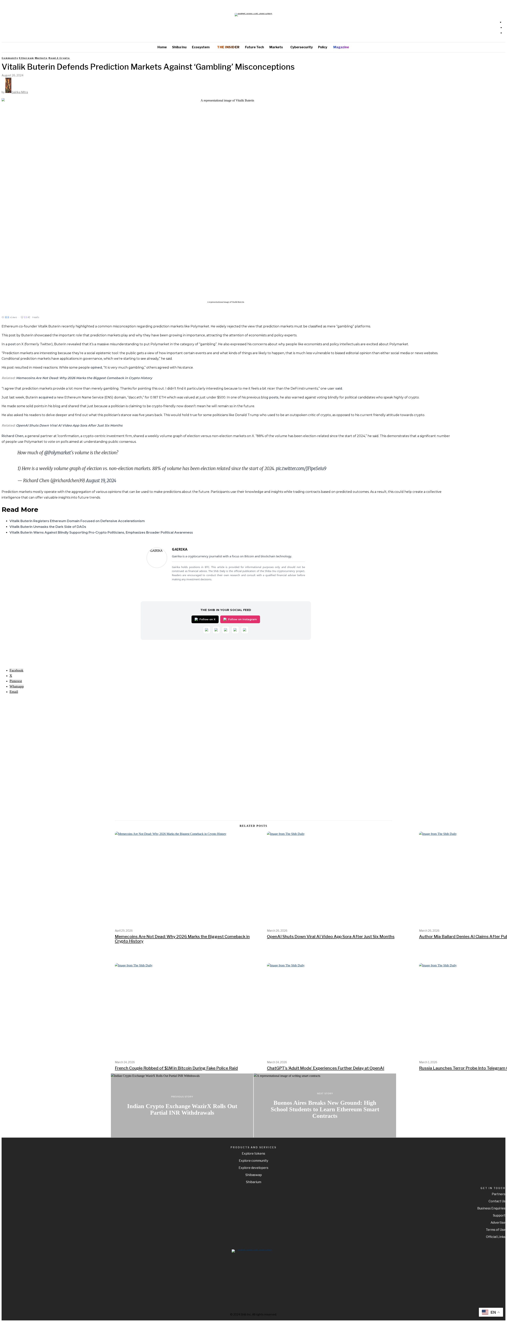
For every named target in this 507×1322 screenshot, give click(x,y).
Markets (41, 58)
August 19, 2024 (101, 480)
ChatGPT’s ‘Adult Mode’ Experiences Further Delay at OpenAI (325, 1068)
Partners (498, 1194)
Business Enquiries (491, 1208)
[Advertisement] (29, 757)
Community (10, 58)
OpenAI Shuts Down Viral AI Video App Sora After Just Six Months (69, 425)
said (338, 388)
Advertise (498, 1222)
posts (273, 397)
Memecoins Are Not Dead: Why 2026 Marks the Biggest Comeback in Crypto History (84, 378)
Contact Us (497, 1201)
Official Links (495, 1237)
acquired (46, 397)
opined (96, 367)
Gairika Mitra (19, 92)
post (12, 344)
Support (499, 1215)
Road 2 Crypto (59, 58)
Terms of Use (495, 1230)
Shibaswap (253, 1175)
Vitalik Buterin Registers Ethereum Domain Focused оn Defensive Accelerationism (77, 521)
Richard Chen (12, 436)
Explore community (253, 1161)
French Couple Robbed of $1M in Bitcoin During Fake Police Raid (176, 1068)
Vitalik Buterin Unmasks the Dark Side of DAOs (48, 527)
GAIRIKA (180, 549)
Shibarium (253, 1182)
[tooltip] (16, 670)
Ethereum (26, 58)
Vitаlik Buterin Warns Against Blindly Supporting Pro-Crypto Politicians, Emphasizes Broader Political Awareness (101, 532)
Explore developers (253, 1168)
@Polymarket (57, 452)
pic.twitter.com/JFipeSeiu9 (301, 468)
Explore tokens (253, 1153)
